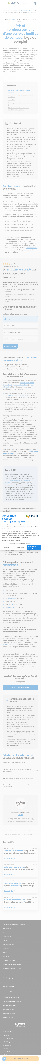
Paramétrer (20, 547)
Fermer (6, 547)
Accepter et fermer (32, 547)
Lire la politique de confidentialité (11, 540)
